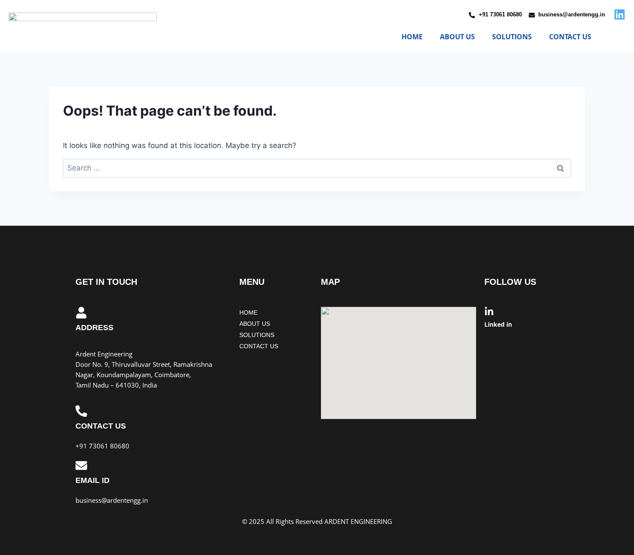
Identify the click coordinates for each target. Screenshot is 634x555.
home (412, 36)
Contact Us (570, 36)
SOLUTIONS (512, 36)
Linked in (498, 324)
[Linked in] (489, 311)
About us (457, 36)
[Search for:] (317, 168)
